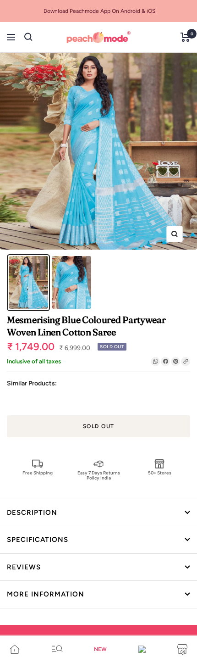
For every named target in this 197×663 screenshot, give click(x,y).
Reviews (24, 567)
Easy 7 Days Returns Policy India (98, 475)
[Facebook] (165, 361)
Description (32, 512)
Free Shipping (37, 473)
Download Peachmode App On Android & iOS (99, 11)
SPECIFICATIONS (37, 539)
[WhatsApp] (155, 361)
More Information (45, 594)
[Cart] (185, 37)
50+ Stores (159, 473)
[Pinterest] (175, 361)
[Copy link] (185, 361)
